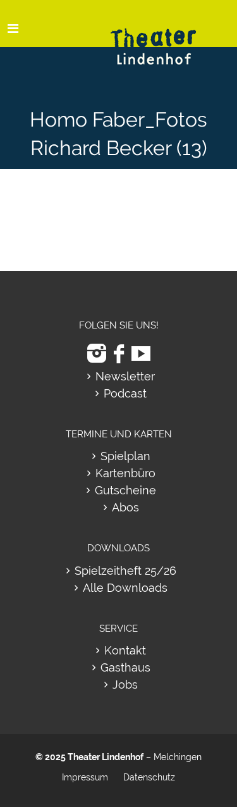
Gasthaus (125, 667)
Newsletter (125, 376)
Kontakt (125, 650)
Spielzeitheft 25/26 (125, 570)
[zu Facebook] (118, 353)
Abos (125, 507)
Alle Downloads (125, 587)
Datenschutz (149, 777)
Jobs (125, 684)
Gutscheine (125, 490)
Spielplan (125, 456)
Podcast (125, 393)
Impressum (85, 777)
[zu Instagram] (96, 353)
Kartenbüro (125, 473)
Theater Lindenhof (105, 757)
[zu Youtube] (140, 353)
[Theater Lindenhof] (164, 37)
